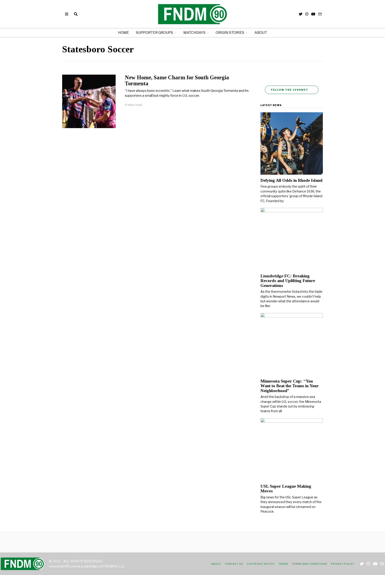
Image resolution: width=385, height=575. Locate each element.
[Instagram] (306, 14)
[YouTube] (313, 14)
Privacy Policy (342, 563)
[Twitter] (300, 14)
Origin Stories (230, 33)
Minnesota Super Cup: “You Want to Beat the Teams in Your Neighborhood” (289, 386)
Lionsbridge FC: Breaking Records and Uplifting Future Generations (287, 281)
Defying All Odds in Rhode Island (291, 180)
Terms (283, 563)
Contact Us (234, 563)
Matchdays (194, 33)
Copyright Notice (261, 563)
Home (123, 33)
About (260, 33)
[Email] (320, 14)
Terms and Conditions (309, 563)
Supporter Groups (154, 33)
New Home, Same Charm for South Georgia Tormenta (177, 80)
